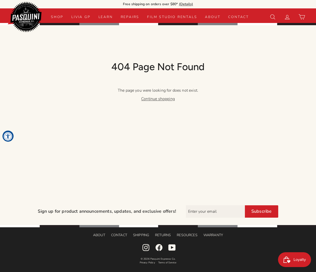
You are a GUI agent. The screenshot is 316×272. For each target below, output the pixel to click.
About (212, 17)
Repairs (130, 17)
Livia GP (80, 17)
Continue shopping (158, 99)
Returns (163, 235)
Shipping (141, 235)
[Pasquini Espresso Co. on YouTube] (172, 247)
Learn (106, 17)
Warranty (213, 235)
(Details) (186, 4)
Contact (238, 17)
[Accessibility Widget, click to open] (8, 136)
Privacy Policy (147, 262)
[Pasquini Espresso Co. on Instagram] (146, 247)
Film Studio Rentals (172, 17)
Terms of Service (167, 262)
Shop (57, 17)
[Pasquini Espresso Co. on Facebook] (159, 247)
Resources (187, 235)
